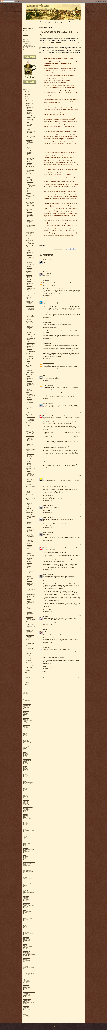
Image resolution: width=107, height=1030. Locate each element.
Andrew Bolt (25, 721)
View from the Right (26, 994)
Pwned (27, 295)
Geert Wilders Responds (29, 526)
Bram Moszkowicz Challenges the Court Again (30, 355)
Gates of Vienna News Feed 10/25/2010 (29, 285)
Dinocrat (24, 757)
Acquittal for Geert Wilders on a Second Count (30, 540)
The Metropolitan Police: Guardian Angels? (30, 136)
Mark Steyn (25, 962)
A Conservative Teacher (48, 363)
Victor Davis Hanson (26, 809)
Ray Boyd (45, 300)
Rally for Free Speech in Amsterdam (29, 211)
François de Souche (26, 787)
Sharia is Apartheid (30, 173)
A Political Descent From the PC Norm (30, 491)
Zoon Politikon (26, 1017)
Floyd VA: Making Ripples (28, 782)
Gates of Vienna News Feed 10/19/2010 (29, 424)
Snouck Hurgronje (26, 960)
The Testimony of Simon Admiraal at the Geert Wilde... (30, 557)
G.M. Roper (25, 942)
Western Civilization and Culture (28, 1002)
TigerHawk (25, 979)
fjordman (24, 780)
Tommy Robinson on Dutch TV (30, 132)
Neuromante (25, 877)
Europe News (25, 774)
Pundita (24, 925)
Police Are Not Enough (29, 575)
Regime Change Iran (26, 934)
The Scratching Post (26, 951)
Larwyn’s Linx (25, 848)
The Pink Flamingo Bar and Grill (29, 905)
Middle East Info (26, 869)
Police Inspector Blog (27, 911)
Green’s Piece (25, 803)
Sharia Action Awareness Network (29, 954)
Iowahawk (25, 831)
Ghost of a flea (25, 798)
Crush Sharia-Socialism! (29, 261)
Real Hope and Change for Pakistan (29, 276)
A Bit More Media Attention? (30, 258)
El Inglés (25, 33)
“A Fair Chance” (29, 363)
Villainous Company (26, 995)
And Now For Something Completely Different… (29, 152)
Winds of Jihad (26, 1006)
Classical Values (26, 741)
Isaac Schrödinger (26, 949)
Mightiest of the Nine (27, 870)
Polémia (24, 910)
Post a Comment (45, 671)
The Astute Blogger (26, 705)
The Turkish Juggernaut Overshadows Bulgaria (29, 612)
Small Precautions (26, 958)
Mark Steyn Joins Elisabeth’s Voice (30, 116)
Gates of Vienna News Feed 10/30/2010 (29, 147)
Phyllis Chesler (26, 735)
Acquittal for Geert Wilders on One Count (30, 602)
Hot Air (24, 817)
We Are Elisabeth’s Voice (30, 249)
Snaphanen (25, 959)
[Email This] (69, 249)
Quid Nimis (25, 926)
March (27, 662)
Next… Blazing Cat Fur (30, 246)
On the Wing (25, 890)
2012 (26, 94)
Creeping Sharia (26, 749)
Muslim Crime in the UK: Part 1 (30, 229)
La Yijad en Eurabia (26, 1013)
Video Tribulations (30, 510)
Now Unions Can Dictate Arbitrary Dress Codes (30, 343)
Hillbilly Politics (26, 812)
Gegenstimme (25, 794)
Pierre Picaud (26, 49)
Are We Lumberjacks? (27, 704)
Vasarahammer (25, 993)
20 (80, 646)
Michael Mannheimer (28, 47)
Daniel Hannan (25, 808)
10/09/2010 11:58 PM (47, 267)
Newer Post (41, 678)
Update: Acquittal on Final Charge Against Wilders (30, 535)
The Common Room (26, 743)
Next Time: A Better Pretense (30, 338)
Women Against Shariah (27, 1009)
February (28, 665)
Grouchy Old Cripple (27, 804)
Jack (44, 271)
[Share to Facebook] (73, 249)
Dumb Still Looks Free (27, 764)
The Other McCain (26, 898)
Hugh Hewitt (25, 811)
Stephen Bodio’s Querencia (27, 720)
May (27, 658)
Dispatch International (27, 759)
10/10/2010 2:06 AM (47, 276)
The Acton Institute (26, 694)
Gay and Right (25, 791)
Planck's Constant (26, 907)
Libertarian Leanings (26, 851)
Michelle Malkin (26, 860)
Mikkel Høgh (25, 815)
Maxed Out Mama (26, 865)
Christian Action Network (27, 739)
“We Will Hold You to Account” (30, 206)
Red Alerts (25, 931)
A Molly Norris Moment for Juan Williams (30, 384)
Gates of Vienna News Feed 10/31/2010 (29, 109)
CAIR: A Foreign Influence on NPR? (29, 360)
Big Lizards (25, 714)
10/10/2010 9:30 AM (47, 338)
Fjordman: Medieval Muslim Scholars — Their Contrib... (30, 516)
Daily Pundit (25, 753)
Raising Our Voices (30, 306)
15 (80, 531)
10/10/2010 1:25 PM (47, 472)
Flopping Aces (25, 781)
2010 (26, 99)
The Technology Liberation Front (29, 973)
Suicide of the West (26, 966)
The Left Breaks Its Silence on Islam (30, 593)
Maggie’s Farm (25, 859)
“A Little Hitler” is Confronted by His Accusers (30, 460)
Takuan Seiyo (26, 35)
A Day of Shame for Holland (30, 170)
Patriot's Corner (26, 900)
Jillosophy (25, 837)
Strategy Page (25, 965)
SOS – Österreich (26, 961)
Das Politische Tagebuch (27, 918)
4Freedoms (58, 42)
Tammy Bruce (25, 727)
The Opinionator (26, 896)
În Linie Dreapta (26, 691)
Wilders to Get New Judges (30, 375)
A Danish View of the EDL (30, 280)
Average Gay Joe (26, 707)
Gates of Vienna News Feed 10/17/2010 (29, 465)
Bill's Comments (26, 715)
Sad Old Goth (25, 947)
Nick (44, 375)
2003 (26, 684)
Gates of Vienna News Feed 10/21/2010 (29, 380)
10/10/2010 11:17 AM (47, 380)
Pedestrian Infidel (26, 901)
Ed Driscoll (25, 762)
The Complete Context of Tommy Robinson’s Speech (29, 127)
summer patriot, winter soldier (28, 967)
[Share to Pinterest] (75, 249)
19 (80, 628)
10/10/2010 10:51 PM (47, 642)
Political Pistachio (26, 914)
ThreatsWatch (25, 976)
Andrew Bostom (26, 722)
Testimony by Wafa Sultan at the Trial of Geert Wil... (30, 589)
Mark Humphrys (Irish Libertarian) (29, 821)
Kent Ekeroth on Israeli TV (29, 478)
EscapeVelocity (46, 505)
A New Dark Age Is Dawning (28, 878)
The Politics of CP (26, 917)
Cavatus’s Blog (26, 733)
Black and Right (26, 716)
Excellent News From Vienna (29, 640)
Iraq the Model (25, 832)
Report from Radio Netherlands (30, 203)
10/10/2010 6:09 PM (47, 569)
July (27, 653)
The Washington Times (27, 999)
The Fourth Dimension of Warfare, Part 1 (30, 568)
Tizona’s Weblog (26, 980)
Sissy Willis (25, 1003)
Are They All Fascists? (29, 408)
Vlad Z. (45, 477)
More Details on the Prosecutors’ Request (30, 522)
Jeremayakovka (25, 835)
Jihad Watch (25, 836)
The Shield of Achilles (27, 955)
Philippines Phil (26, 904)
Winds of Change (26, 1004)
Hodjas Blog (25, 814)
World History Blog (26, 1010)
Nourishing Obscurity (27, 883)
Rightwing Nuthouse (26, 939)
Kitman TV (25, 844)
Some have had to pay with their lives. (51, 622)
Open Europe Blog (26, 894)
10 (80, 402)
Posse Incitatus (25, 919)
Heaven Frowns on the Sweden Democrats (30, 580)
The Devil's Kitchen (26, 756)
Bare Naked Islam (26, 711)
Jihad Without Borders (29, 298)
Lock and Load (25, 857)
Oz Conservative (26, 899)
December (28, 101)
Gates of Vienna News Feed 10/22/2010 (29, 348)
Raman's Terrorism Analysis (28, 928)
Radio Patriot (25, 927)
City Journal (25, 740)
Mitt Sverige (25, 873)
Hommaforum (25, 816)
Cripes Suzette (25, 750)
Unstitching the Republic (29, 331)
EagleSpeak (25, 766)
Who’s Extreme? (29, 512)
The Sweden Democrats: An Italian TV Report (30, 474)
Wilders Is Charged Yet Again (30, 572)
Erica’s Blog (25, 768)
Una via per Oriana (26, 987)
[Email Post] (66, 249)
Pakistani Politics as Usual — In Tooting (30, 470)
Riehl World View (26, 937)
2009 (26, 670)
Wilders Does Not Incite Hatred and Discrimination (30, 530)
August (28, 651)
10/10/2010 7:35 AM (47, 317)
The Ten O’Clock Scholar (27, 974)
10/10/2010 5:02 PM (47, 527)
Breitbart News (25, 723)
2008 (26, 672)
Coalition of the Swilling (27, 742)
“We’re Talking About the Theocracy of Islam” (29, 142)
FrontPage (25, 788)
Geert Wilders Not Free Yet (30, 495)
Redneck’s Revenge (26, 932)
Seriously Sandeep (26, 953)
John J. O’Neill (26, 37)
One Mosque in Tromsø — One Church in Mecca (30, 432)
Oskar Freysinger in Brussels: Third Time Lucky (30, 623)
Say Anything (25, 948)
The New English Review (27, 879)
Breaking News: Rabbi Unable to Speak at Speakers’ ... (30, 317)
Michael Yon (25, 1014)
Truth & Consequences (27, 983)
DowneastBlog (25, 761)
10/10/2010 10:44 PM (47, 625)
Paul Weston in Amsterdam (29, 199)
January (28, 667)
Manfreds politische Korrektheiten (29, 862)
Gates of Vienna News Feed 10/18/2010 (29, 446)
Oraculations (25, 897)
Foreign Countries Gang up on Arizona (30, 636)
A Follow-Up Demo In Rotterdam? (30, 167)
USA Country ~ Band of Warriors (29, 992)
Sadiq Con (28, 548)
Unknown (45, 647)
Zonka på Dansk (26, 1016)
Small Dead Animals (26, 956)
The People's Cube (26, 903)
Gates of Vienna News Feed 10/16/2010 (29, 483)
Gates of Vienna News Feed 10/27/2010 (29, 254)
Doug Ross (25, 944)
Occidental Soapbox (26, 886)
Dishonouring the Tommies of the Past (30, 121)
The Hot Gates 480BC (27, 818)
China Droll (25, 736)
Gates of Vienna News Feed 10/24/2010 (29, 302)
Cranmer (24, 748)
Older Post (80, 678)
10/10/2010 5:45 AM (47, 295)
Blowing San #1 (26, 719)
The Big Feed (25, 713)
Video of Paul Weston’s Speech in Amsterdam (30, 181)
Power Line (25, 921)
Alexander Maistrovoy (28, 52)
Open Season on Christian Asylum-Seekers (30, 404)
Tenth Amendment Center (27, 975)
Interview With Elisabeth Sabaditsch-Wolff (30, 618)
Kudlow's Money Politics (27, 846)
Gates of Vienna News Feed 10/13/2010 (29, 563)
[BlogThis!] (70, 249)
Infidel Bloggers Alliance (27, 825)
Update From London (30, 313)
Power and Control (26, 920)
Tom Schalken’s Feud (30, 351)
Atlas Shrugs (25, 706)
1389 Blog (25, 692)
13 (80, 504)
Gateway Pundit (26, 790)
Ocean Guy (25, 887)
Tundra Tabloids (26, 985)
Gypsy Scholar (25, 805)
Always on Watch (26, 695)
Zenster (45, 413)
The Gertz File (25, 797)
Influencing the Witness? (29, 366)
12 (80, 476)
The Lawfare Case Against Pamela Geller (30, 309)
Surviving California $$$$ (27, 969)
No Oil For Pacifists (26, 880)
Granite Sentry (25, 801)
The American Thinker (27, 700)
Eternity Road (25, 769)
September (28, 648)
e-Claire (24, 767)
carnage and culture (26, 732)
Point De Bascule (26, 908)
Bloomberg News (26, 718)
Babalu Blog (25, 708)
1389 (44, 616)
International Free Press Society (28, 830)
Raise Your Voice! (30, 645)
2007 (26, 675)
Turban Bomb (25, 986)
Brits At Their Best (26, 725)
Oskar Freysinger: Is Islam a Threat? (30, 449)
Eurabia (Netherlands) (27, 771)
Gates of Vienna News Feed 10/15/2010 (29, 503)
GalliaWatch (25, 789)
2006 (26, 677)
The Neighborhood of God (27, 876)
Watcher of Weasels (26, 1000)
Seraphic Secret (26, 952)
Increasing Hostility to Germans (30, 499)
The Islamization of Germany (30, 627)
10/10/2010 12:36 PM (47, 398)
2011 (26, 96)
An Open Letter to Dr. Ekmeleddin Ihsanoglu (30, 552)
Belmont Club (25, 712)
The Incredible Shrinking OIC (29, 428)
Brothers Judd (25, 726)
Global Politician (26, 800)
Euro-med (25, 773)
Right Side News (26, 938)
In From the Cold (26, 824)
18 (80, 615)
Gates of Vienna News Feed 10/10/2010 (29, 631)
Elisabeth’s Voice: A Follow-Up (30, 335)
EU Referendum (26, 770)
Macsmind (25, 858)
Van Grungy (46, 260)
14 (80, 516)
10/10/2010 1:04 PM (47, 409)
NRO (24, 884)
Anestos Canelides (27, 45)
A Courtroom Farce (30, 436)
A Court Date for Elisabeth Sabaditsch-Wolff (30, 416)
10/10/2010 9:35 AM (47, 358)
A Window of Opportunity (29, 113)
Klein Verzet (25, 845)
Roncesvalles (25, 941)
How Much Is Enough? (29, 507)
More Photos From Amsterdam (30, 196)
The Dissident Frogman (27, 760)
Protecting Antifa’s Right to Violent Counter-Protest (30, 242)
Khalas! (24, 842)
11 (80, 412)
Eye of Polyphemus (26, 775)
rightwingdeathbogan (26, 940)
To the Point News (26, 981)
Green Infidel (25, 802)
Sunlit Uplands (26, 968)
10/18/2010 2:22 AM (47, 668)
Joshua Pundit (25, 838)
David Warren (25, 997)
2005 (26, 680)
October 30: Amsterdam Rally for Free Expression (30, 454)
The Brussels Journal (26, 728)
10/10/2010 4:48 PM (47, 500)
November (28, 103)
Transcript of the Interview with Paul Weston (30, 158)
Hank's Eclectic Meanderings (28, 807)
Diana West (25, 1001)
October (28, 105)
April (27, 660)
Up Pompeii (25, 988)
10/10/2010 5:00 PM (47, 512)
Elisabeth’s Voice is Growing (30, 289)
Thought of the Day (30, 264)
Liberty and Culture (26, 852)
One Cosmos (25, 891)
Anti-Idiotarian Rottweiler (27, 702)
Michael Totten (25, 982)
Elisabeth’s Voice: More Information (30, 272)
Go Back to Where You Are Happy (30, 420)
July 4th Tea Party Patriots (27, 839)
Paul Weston (26, 31)
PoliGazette (25, 912)
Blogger (56, 1026)
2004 (26, 682)
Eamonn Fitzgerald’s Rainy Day (28, 777)
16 (80, 544)
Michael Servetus (47, 385)
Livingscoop (25, 856)
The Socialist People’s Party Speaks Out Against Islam (29, 440)
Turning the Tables (30, 372)
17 (80, 573)
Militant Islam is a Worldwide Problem (30, 163)
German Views (25, 796)
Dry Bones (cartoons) (27, 763)
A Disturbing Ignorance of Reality (29, 323)
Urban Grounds (26, 989)
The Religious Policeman (27, 935)
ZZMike (45, 280)
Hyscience (25, 822)
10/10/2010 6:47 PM (47, 611)
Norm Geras (25, 795)
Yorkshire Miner (26, 1015)
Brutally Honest (26, 729)
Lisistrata (24, 855)
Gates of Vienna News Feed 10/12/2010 (29, 585)
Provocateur (25, 924)
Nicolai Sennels (26, 41)
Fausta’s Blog (25, 776)
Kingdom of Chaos (26, 843)
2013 (26, 91)
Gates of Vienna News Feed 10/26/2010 (29, 268)
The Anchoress (25, 701)
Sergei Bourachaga (27, 43)
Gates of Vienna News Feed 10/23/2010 (29, 328)
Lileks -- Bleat (25, 853)
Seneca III (25, 39)
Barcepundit (25, 709)
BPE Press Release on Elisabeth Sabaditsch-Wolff (30, 394)
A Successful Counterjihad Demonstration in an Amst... (30, 216)
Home (61, 678)
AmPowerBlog (46, 403)
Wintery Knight (26, 1007)
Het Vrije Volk (25, 810)
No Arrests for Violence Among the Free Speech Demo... (30, 186)
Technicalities (25, 972)
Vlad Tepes (25, 996)
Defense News (25, 754)
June (27, 655)
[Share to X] (72, 249)
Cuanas (24, 752)
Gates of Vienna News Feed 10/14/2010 (29, 545)
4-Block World (25, 693)
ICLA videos (25, 823)
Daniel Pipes (25, 906)
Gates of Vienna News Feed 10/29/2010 (29, 222)
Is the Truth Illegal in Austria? (30, 487)
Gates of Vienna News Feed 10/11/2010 (29, 607)
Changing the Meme (30, 643)
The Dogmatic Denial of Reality (30, 292)
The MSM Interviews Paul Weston (30, 192)
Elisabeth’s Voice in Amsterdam (30, 176)
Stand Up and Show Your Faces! (30, 232)
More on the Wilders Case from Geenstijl (30, 598)
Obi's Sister (25, 885)
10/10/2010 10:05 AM (47, 370)
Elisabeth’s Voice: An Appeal (30, 369)
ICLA (52, 42)
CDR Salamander (26, 734)
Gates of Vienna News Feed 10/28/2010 (29, 237)
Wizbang (24, 1008)
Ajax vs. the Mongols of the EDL (30, 225)
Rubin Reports (25, 945)
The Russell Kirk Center (27, 946)
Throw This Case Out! (29, 411)
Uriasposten (25, 990)
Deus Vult (25, 755)
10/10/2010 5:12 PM (47, 541)
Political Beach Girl (26, 913)
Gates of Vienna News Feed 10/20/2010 (29, 399)
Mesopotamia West (26, 866)
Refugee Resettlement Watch (28, 933)
